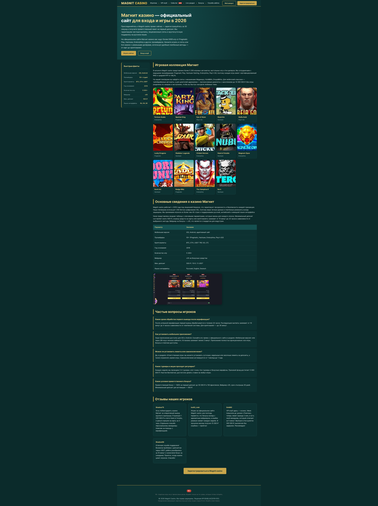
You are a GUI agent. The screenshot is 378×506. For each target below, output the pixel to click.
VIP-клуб (164, 3)
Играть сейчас (128, 53)
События (176, 3)
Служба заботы (213, 3)
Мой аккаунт (229, 3)
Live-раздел (190, 3)
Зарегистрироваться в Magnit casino (205, 471)
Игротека (153, 3)
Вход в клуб (144, 53)
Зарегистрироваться (247, 3)
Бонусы (201, 3)
